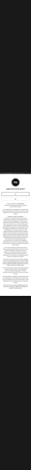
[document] (15, 235)
